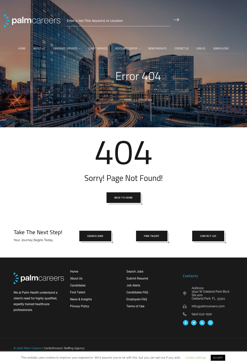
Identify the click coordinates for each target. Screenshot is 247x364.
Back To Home (123, 197)
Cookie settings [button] (195, 357)
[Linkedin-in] (202, 323)
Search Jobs (221, 48)
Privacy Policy (79, 306)
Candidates (77, 285)
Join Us (200, 48)
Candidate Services (65, 48)
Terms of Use (135, 306)
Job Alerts (133, 285)
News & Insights (81, 299)
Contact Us (181, 48)
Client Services (97, 48)
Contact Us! (208, 236)
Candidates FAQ (137, 292)
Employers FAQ (136, 299)
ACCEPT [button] (218, 357)
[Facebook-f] (186, 323)
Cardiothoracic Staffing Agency (64, 348)
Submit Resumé (137, 278)
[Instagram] (210, 323)
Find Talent (152, 236)
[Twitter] (194, 323)
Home (21, 48)
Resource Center (126, 48)
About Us (39, 48)
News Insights (157, 48)
